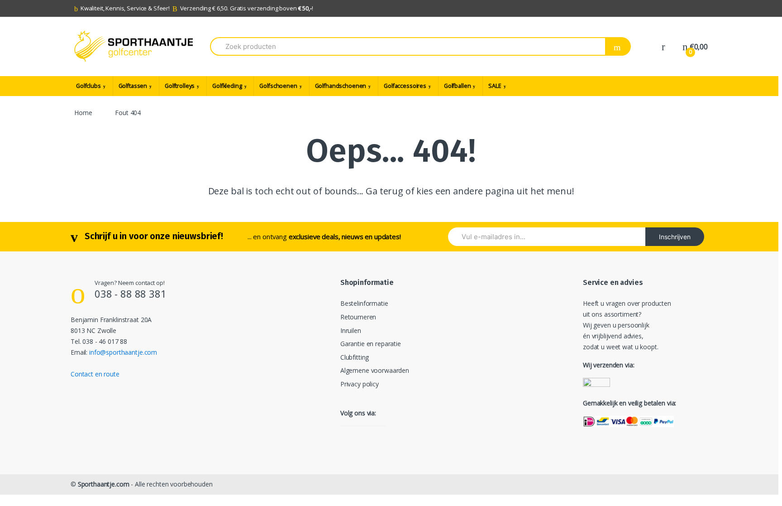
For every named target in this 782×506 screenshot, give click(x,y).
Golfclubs (88, 86)
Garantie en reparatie (370, 343)
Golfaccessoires (405, 86)
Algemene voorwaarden (374, 370)
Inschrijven (675, 237)
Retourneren (358, 317)
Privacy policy (359, 384)
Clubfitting (354, 357)
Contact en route (95, 374)
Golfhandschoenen (341, 86)
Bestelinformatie (364, 303)
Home (83, 112)
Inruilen (350, 330)
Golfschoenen (278, 86)
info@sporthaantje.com (123, 352)
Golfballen (457, 86)
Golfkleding (227, 86)
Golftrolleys (180, 86)
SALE (494, 86)
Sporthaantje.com (103, 484)
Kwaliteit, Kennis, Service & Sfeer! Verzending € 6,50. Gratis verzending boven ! (197, 8)
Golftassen (133, 86)
